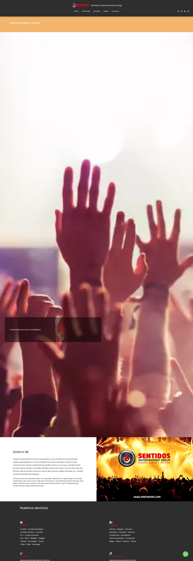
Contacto (115, 11)
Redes (105, 11)
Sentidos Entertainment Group (106, 5)
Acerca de (86, 11)
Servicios (96, 11)
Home (76, 11)
